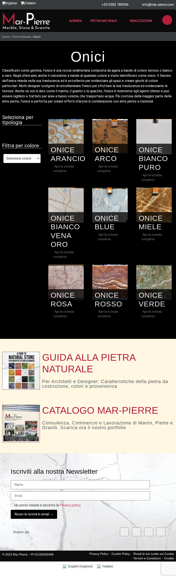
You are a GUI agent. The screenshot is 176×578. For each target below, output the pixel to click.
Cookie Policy (121, 553)
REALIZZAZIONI (141, 21)
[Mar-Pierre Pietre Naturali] (26, 21)
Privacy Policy (99, 553)
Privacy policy (70, 505)
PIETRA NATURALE (103, 21)
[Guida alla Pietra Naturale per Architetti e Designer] (21, 370)
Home (6, 36)
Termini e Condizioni (147, 558)
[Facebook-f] (124, 531)
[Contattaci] (167, 20)
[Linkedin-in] (148, 531)
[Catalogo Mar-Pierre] (21, 423)
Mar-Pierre (20, 554)
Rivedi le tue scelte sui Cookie (153, 553)
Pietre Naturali (21, 36)
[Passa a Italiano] (28, 3)
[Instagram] (136, 531)
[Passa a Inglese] (9, 3)
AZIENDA (75, 21)
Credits (169, 558)
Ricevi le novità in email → (33, 514)
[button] (22, 133)
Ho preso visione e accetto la (47, 505)
